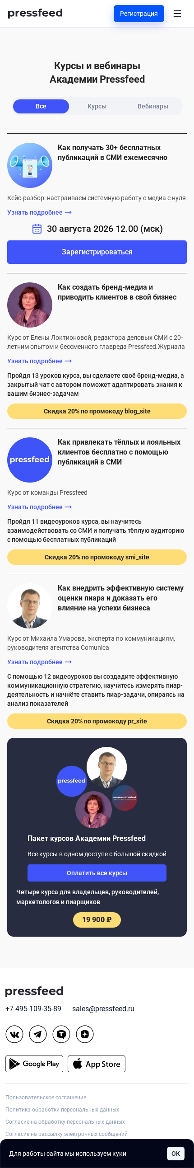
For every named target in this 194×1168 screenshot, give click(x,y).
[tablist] (97, 106)
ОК (175, 1153)
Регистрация (139, 13)
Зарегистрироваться (97, 252)
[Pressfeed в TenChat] (61, 1034)
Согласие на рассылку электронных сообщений (66, 1134)
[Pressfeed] (35, 14)
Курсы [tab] (97, 106)
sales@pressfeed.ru (103, 1008)
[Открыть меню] (177, 13)
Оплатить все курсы (97, 873)
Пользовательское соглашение (45, 1097)
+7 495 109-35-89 (33, 1008)
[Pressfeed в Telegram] (38, 1034)
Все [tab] (41, 106)
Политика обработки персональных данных (62, 1110)
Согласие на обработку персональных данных (65, 1122)
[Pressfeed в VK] (14, 1034)
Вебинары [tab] (153, 106)
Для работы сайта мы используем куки (67, 1153)
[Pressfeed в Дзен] (85, 1034)
